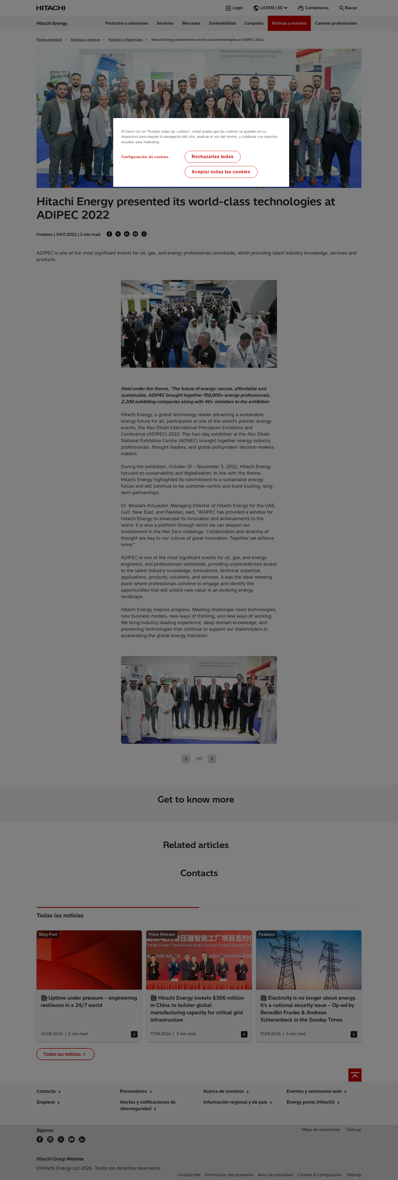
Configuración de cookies (145, 157)
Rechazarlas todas (213, 156)
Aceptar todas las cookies (221, 171)
